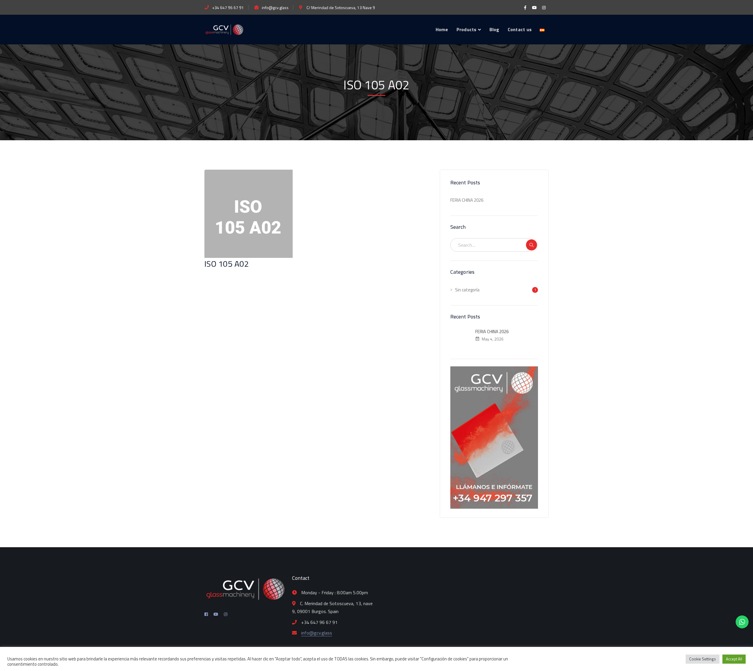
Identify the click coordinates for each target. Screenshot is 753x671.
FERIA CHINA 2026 (466, 200)
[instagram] (225, 614)
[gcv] (224, 29)
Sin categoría (467, 289)
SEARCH (531, 245)
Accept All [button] (734, 659)
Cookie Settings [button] (702, 659)
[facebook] (206, 614)
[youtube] (216, 614)
